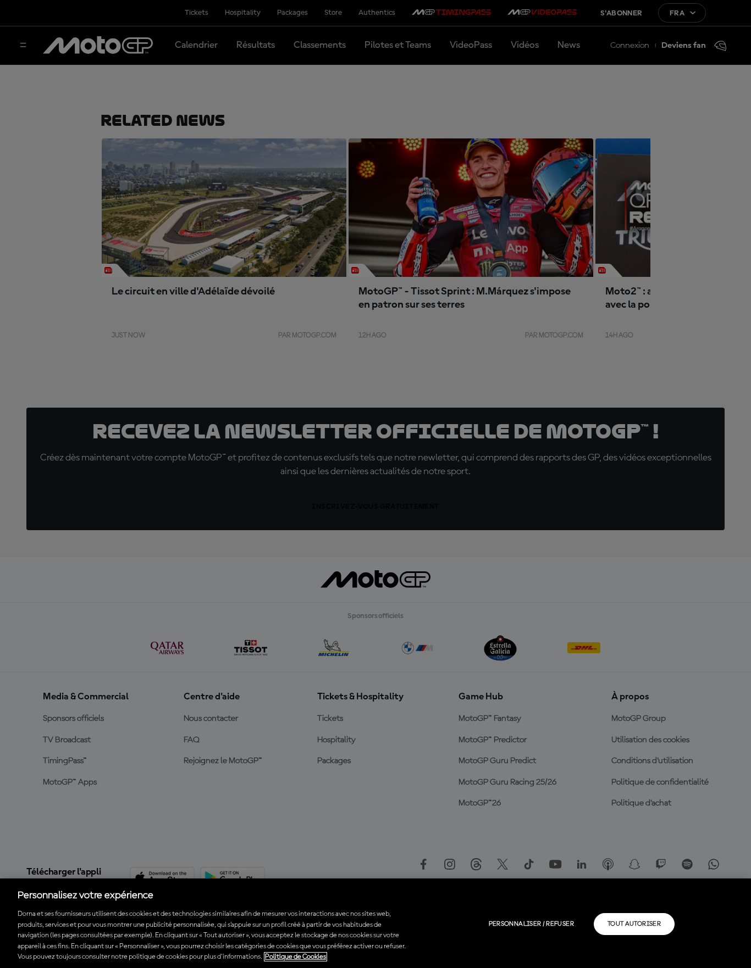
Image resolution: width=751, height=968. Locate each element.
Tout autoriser (634, 924)
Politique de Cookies (295, 956)
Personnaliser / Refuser (531, 924)
